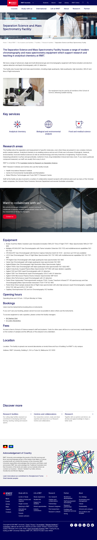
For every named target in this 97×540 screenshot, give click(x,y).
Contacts (8, 512)
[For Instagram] (79, 525)
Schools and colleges (86, 509)
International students (22, 509)
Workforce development (68, 497)
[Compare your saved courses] (84, 3)
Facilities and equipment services (70, 510)
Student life (37, 499)
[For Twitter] (75, 525)
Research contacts (54, 511)
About (66, 9)
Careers (8, 509)
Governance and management (84, 500)
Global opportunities (40, 506)
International (41, 9)
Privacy (33, 524)
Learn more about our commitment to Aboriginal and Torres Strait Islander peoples (23, 477)
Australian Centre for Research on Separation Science (38, 163)
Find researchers (54, 509)
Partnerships (52, 503)
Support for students (37, 502)
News (7, 498)
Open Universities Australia (36, 528)
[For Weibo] (92, 525)
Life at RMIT (55, 9)
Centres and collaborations (53, 500)
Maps (7, 506)
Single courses (23, 503)
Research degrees (54, 506)
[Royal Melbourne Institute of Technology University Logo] (12, 3)
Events (8, 501)
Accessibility (40, 524)
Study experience (39, 497)
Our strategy (83, 497)
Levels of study (23, 497)
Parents (21, 513)
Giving (66, 513)
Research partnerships (68, 506)
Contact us (9, 216)
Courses (14, 9)
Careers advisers (24, 516)
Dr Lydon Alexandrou (13, 321)
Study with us (26, 9)
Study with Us (23, 493)
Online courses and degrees (25, 500)
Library (8, 504)
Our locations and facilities (84, 512)
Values (81, 503)
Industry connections (37, 509)
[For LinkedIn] (84, 525)
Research (76, 9)
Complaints (6, 526)
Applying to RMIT (24, 506)
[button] (88, 3)
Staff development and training (69, 501)
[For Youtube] (88, 525)
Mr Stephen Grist (12, 318)
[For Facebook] (71, 525)
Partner (87, 9)
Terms (28, 524)
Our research (53, 497)
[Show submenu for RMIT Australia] (32, 3)
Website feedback (51, 524)
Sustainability (83, 506)
